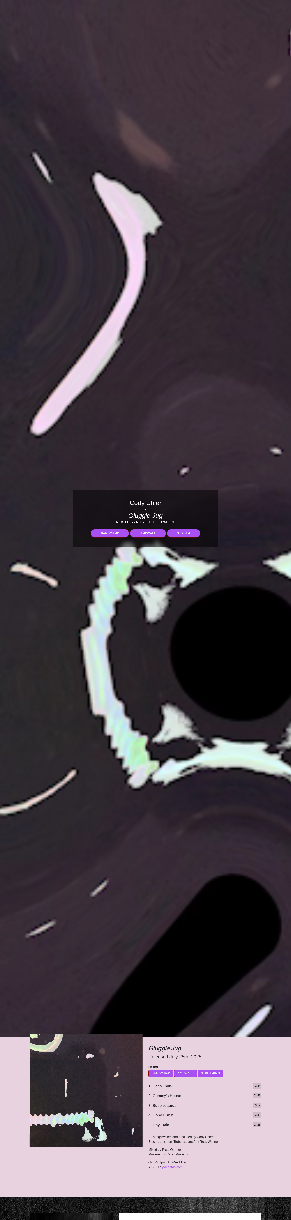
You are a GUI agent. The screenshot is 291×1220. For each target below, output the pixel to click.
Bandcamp (110, 533)
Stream (183, 533)
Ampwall (148, 533)
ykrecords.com (172, 1167)
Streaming (210, 1073)
